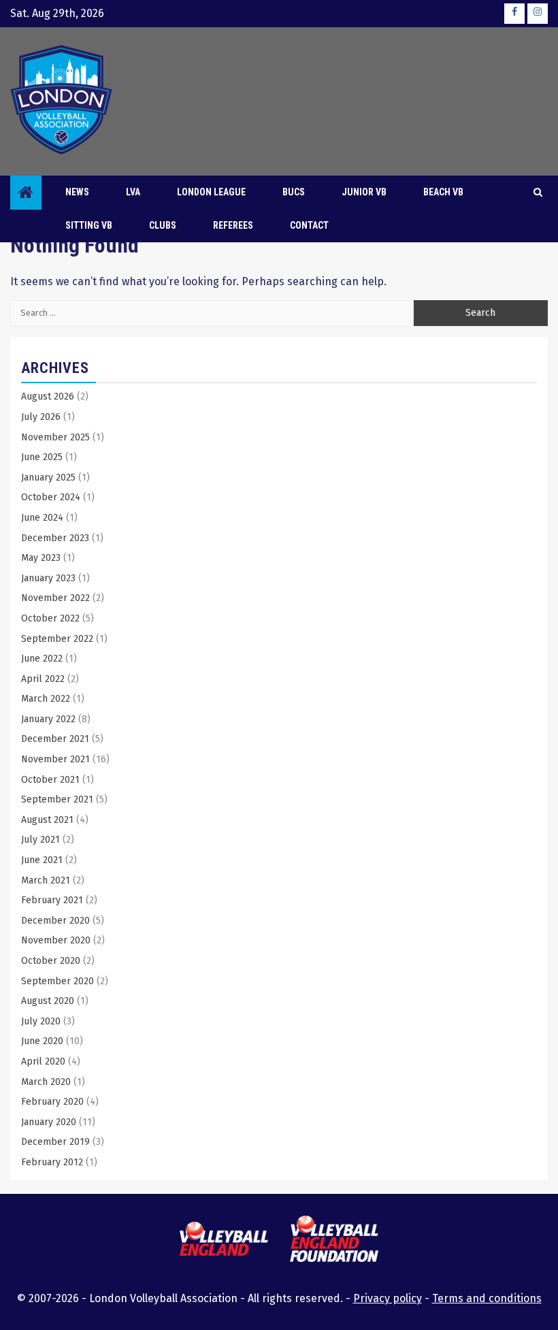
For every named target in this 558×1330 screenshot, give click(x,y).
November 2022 (55, 598)
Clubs (162, 225)
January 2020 (48, 1122)
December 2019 (55, 1142)
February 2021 (52, 900)
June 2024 (42, 517)
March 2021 (45, 880)
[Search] (537, 193)
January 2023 (48, 578)
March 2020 (46, 1082)
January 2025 (48, 477)
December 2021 (55, 739)
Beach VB (443, 191)
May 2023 (41, 558)
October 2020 (50, 961)
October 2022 (50, 618)
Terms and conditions (487, 1298)
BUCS (293, 191)
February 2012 (52, 1162)
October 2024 (50, 497)
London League (211, 191)
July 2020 (41, 1021)
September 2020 (57, 981)
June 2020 (42, 1041)
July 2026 (41, 417)
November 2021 (55, 759)
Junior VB (364, 191)
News (77, 191)
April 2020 (43, 1061)
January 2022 (48, 719)
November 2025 (55, 437)
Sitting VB (88, 225)
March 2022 (45, 698)
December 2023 (55, 538)
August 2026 (47, 396)
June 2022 (42, 658)
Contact (309, 225)
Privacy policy (387, 1298)
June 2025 (42, 457)
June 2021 (42, 860)
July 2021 (40, 839)
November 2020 (56, 940)
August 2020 (47, 1001)
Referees (233, 225)
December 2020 (55, 920)
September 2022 (57, 639)
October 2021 (50, 779)
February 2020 (52, 1101)
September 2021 (57, 799)
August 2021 (47, 820)
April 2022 (43, 679)
